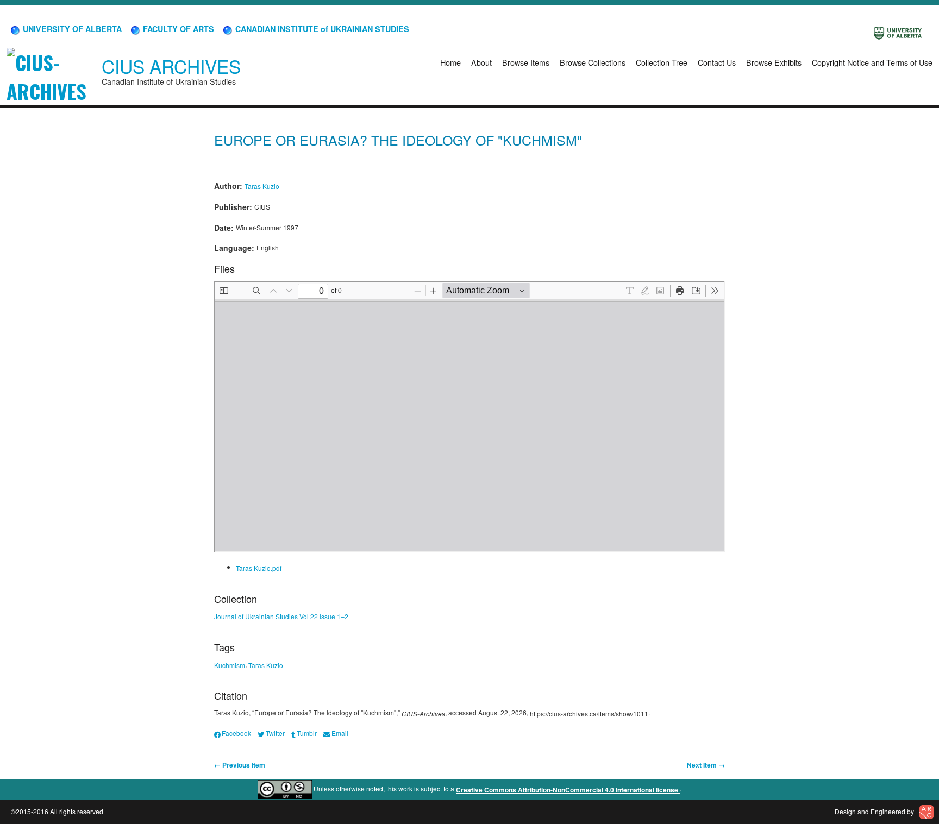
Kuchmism (229, 664)
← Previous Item (239, 765)
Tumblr (307, 733)
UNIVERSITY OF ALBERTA (71, 28)
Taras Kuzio (262, 186)
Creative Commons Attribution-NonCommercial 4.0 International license (568, 790)
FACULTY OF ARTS (177, 28)
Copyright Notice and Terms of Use (872, 62)
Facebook (236, 733)
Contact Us (717, 62)
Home (450, 62)
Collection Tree (661, 62)
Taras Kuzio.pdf (258, 568)
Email (339, 733)
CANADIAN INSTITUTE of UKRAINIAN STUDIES (321, 28)
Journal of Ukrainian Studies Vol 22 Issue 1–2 (281, 616)
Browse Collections (592, 62)
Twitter (275, 733)
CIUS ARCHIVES (171, 66)
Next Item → (706, 765)
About (481, 62)
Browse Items (525, 62)
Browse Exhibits (774, 62)
